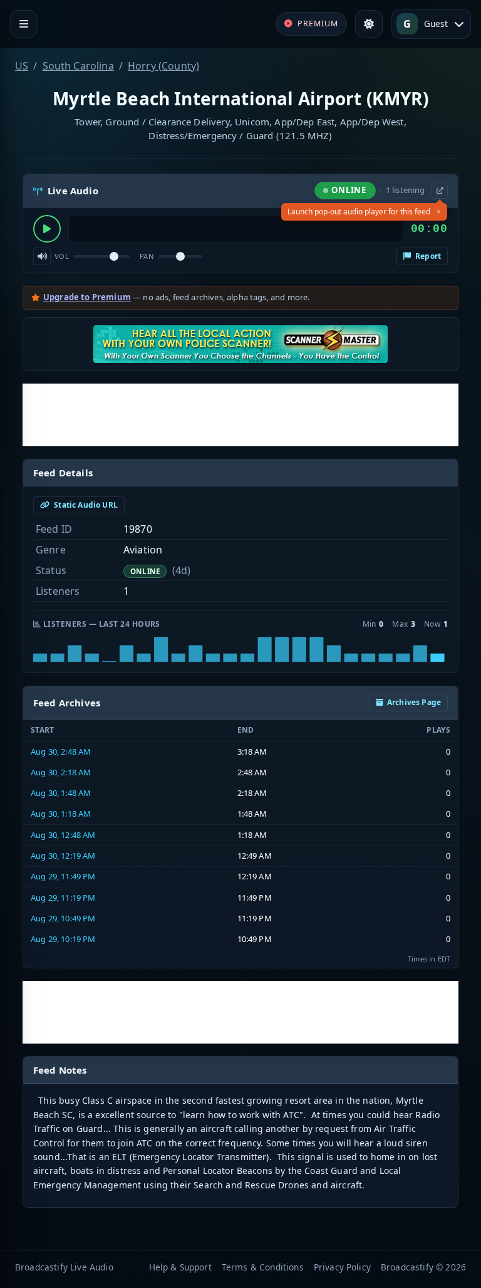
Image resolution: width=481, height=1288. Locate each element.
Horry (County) (163, 66)
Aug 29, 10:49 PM (63, 918)
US (21, 66)
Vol (61, 256)
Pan (146, 256)
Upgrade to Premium (87, 297)
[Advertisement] (240, 415)
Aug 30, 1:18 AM (61, 813)
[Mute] (42, 256)
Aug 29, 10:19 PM (63, 939)
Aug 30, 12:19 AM (63, 855)
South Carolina (78, 66)
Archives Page (414, 702)
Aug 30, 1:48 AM (61, 792)
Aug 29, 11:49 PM (63, 876)
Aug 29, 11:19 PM (63, 897)
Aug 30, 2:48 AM (61, 751)
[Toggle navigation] (24, 24)
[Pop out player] (440, 190)
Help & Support (180, 1267)
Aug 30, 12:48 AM (63, 834)
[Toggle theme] (369, 24)
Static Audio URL (85, 505)
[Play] (47, 229)
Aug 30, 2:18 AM (61, 772)
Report (427, 256)
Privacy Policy (342, 1267)
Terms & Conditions (263, 1267)
